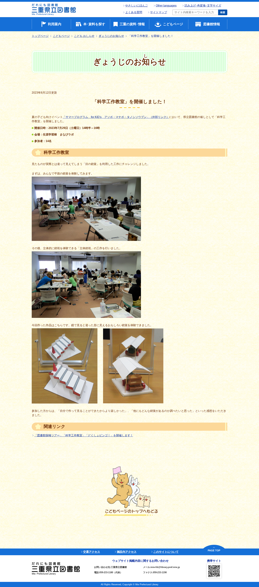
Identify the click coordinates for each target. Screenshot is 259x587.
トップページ (40, 35)
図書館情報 (211, 24)
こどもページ (173, 24)
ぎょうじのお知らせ (111, 35)
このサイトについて (166, 551)
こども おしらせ (84, 35)
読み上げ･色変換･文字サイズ (202, 5)
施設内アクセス (127, 551)
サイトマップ (158, 12)
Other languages (166, 5)
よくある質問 (133, 12)
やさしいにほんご (136, 5)
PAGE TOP (214, 550)
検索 (222, 12)
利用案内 (54, 24)
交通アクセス (91, 551)
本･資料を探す (94, 24)
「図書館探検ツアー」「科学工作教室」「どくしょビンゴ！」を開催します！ (83, 435)
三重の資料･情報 (132, 24)
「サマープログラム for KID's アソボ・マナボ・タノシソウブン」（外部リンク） (116, 116)
